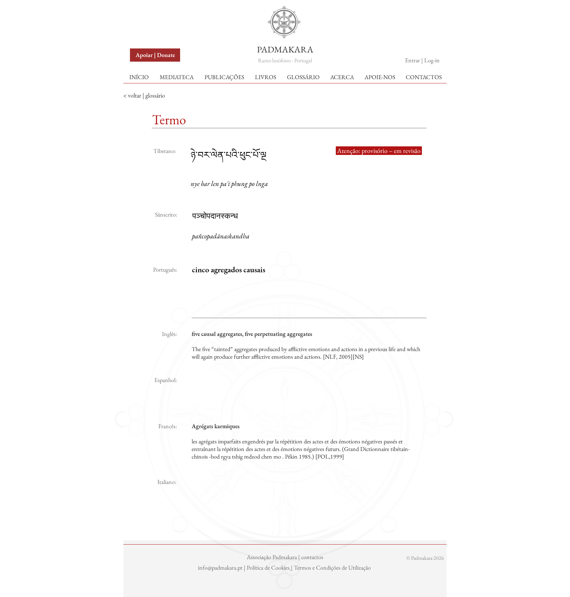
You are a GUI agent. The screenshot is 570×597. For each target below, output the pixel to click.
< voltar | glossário (144, 95)
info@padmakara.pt (221, 567)
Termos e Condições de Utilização (333, 567)
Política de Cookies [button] (268, 567)
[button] (145, 12)
